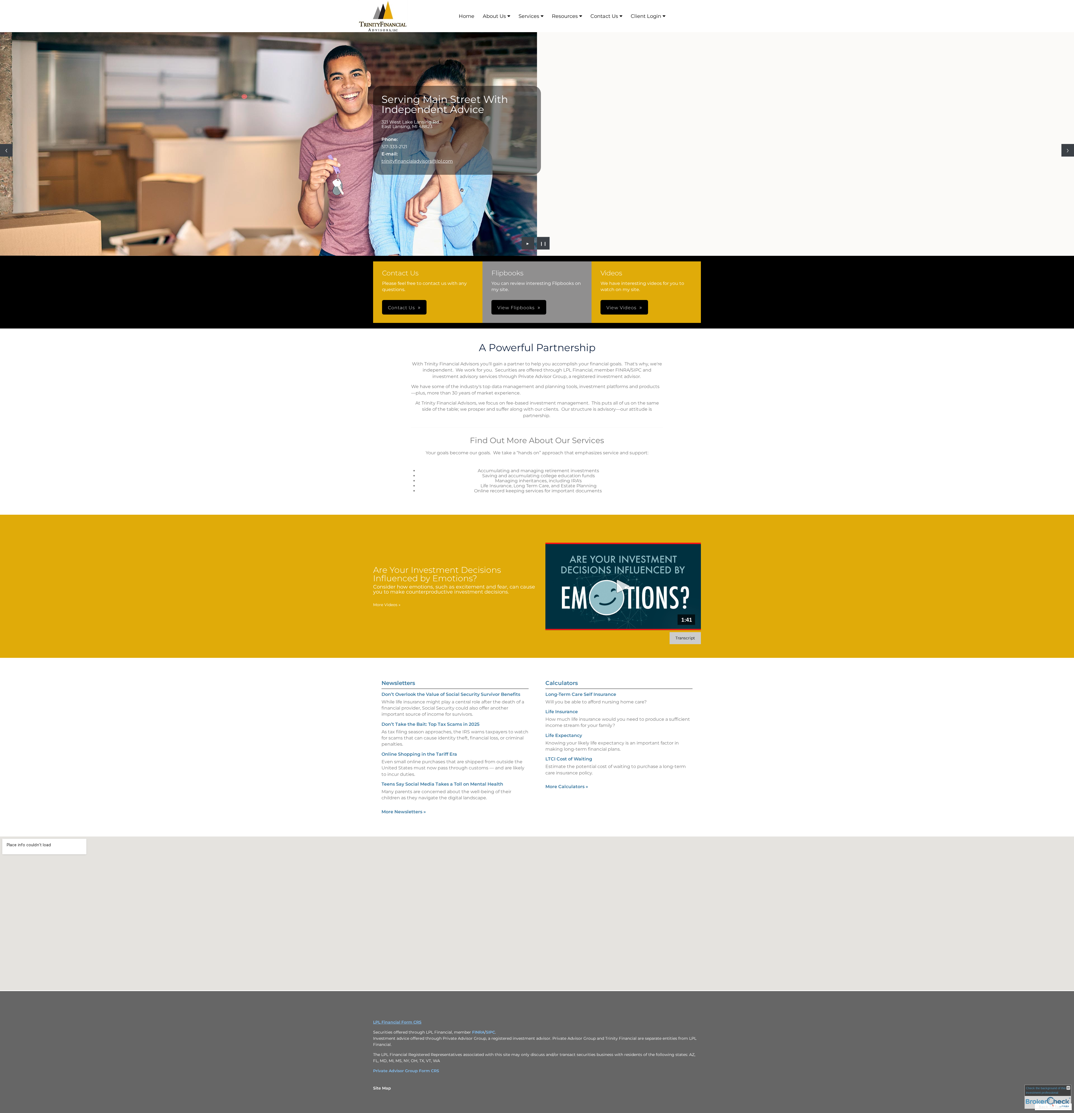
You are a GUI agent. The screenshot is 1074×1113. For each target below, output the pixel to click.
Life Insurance (561, 711)
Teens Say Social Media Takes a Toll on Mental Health (442, 784)
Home (466, 16)
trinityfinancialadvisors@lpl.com (417, 161)
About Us (494, 16)
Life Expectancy (563, 735)
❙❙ (543, 243)
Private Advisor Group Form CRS (406, 1070)
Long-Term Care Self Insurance (580, 694)
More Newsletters (403, 811)
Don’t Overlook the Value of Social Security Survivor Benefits (450, 694)
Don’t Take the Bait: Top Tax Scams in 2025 (430, 724)
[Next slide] (1067, 150)
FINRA (478, 1032)
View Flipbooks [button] (516, 307)
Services (529, 16)
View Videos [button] (621, 307)
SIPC (490, 1032)
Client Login (646, 16)
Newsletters (398, 683)
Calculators (561, 683)
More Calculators (566, 786)
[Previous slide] (6, 150)
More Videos (387, 605)
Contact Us (604, 16)
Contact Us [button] (401, 307)
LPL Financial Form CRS (397, 1022)
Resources (565, 16)
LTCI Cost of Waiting (568, 759)
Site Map (382, 1088)
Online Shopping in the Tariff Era (419, 754)
